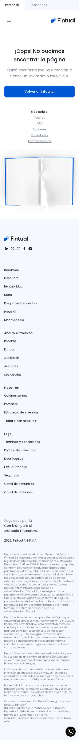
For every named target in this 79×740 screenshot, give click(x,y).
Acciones (39, 129)
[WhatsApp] (71, 732)
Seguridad (11, 475)
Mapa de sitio (14, 320)
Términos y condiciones (22, 442)
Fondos (9, 349)
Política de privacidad (20, 450)
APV (39, 123)
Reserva (40, 117)
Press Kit (10, 312)
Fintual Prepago (15, 467)
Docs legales (13, 459)
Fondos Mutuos (39, 141)
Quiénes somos (15, 396)
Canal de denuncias (19, 484)
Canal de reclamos (18, 492)
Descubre (11, 278)
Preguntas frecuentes (20, 303)
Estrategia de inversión (21, 412)
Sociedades (39, 135)
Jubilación (11, 358)
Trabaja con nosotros (20, 421)
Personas (11, 404)
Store (8, 295)
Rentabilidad (13, 286)
